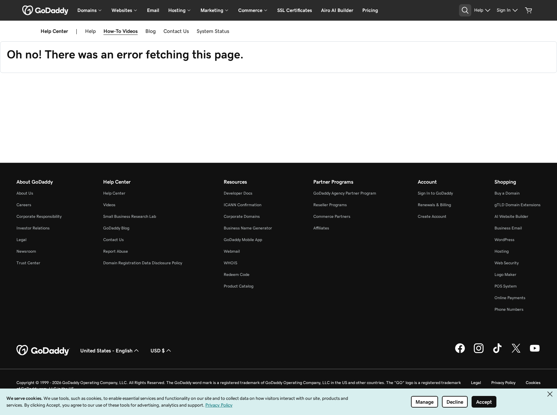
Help (90, 31)
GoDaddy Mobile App (243, 240)
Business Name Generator (248, 228)
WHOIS (230, 263)
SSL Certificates (294, 10)
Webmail (232, 251)
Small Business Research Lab (129, 216)
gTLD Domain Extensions (517, 205)
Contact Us (176, 31)
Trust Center (28, 263)
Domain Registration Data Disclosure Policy (142, 263)
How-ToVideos (120, 31)
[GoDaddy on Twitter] (516, 352)
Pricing (370, 10)
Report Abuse (115, 251)
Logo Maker (505, 274)
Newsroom (26, 251)
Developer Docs (238, 193)
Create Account (432, 216)
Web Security (506, 263)
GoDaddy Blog (116, 228)
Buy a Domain (507, 193)
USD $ (158, 350)
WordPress (504, 240)
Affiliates (321, 228)
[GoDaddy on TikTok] (497, 352)
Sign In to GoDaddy (435, 193)
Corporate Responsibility (39, 216)
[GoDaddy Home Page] (43, 350)
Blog (150, 31)
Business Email (508, 228)
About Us (24, 193)
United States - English (106, 350)
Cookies (533, 382)
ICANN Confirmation (242, 205)
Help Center (114, 193)
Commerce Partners (331, 216)
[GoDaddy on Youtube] (535, 352)
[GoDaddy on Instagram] (478, 352)
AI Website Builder (511, 216)
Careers (23, 205)
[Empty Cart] (528, 10)
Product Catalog (238, 286)
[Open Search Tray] (465, 10)
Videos (109, 205)
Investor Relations (33, 228)
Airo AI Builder (337, 10)
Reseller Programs (330, 205)
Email (153, 10)
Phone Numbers (508, 309)
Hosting (501, 251)
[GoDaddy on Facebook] (460, 352)
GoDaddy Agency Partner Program (344, 193)
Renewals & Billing (434, 205)
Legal (21, 240)
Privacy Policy (503, 382)
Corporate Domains (242, 216)
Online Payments (509, 298)
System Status (213, 31)
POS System (505, 286)
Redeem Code (236, 274)
